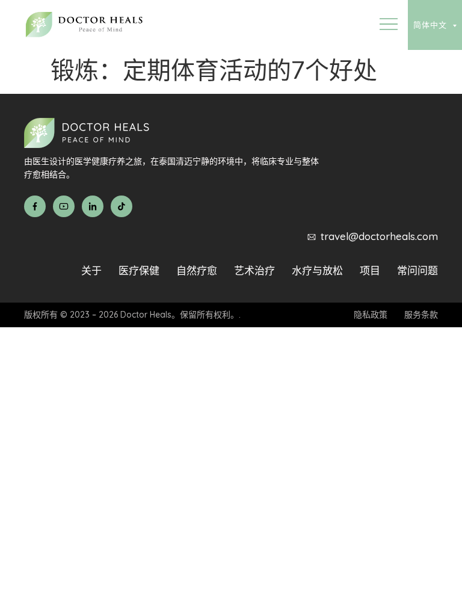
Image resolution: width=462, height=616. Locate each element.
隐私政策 (370, 314)
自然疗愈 (196, 270)
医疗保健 (139, 270)
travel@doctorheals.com (379, 236)
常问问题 (417, 270)
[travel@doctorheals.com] (311, 237)
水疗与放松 (317, 270)
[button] (388, 25)
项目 (370, 270)
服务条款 (421, 314)
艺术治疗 (254, 270)
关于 (91, 270)
